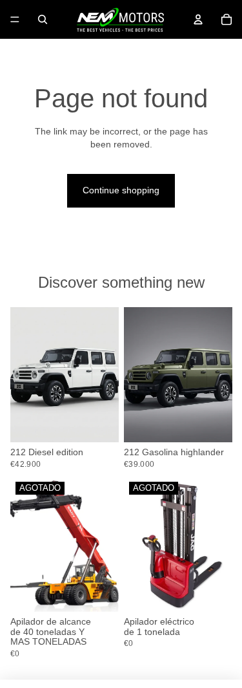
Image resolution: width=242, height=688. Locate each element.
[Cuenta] (198, 19)
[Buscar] (42, 19)
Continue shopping (121, 190)
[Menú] (15, 19)
